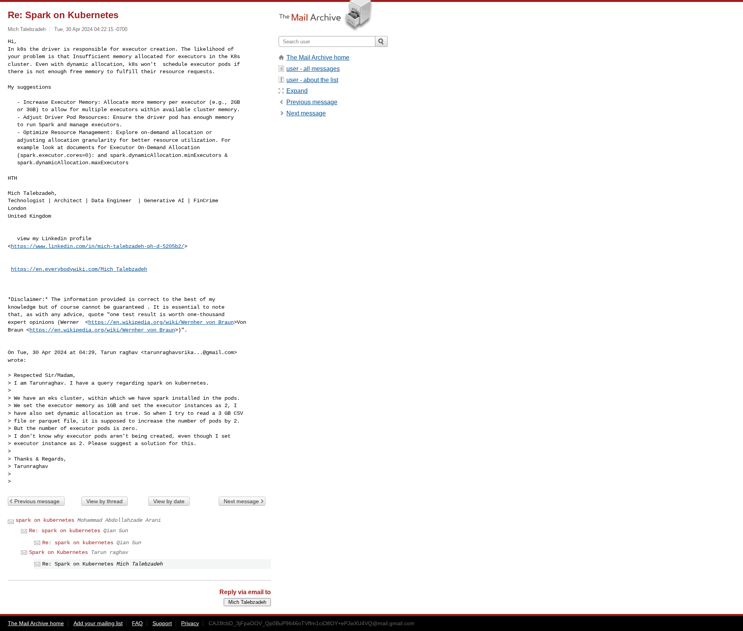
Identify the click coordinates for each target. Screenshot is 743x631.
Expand (297, 91)
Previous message (37, 501)
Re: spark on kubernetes (64, 531)
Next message (241, 501)
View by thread (104, 501)
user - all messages (313, 68)
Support (162, 623)
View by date (169, 501)
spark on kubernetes (44, 520)
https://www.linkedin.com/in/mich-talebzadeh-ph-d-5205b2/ (97, 246)
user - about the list (312, 80)
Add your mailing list (98, 623)
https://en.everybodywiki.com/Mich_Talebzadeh (79, 269)
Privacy (190, 623)
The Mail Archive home (317, 57)
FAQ (137, 623)
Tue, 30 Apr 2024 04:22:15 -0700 (90, 29)
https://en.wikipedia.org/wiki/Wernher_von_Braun (161, 322)
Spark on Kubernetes (58, 552)
